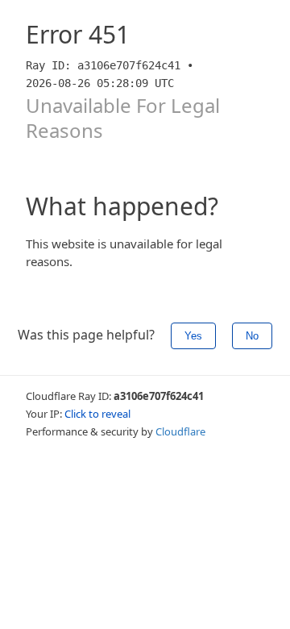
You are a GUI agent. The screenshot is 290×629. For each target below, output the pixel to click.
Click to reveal (97, 413)
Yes (193, 336)
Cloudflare (180, 431)
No (252, 336)
